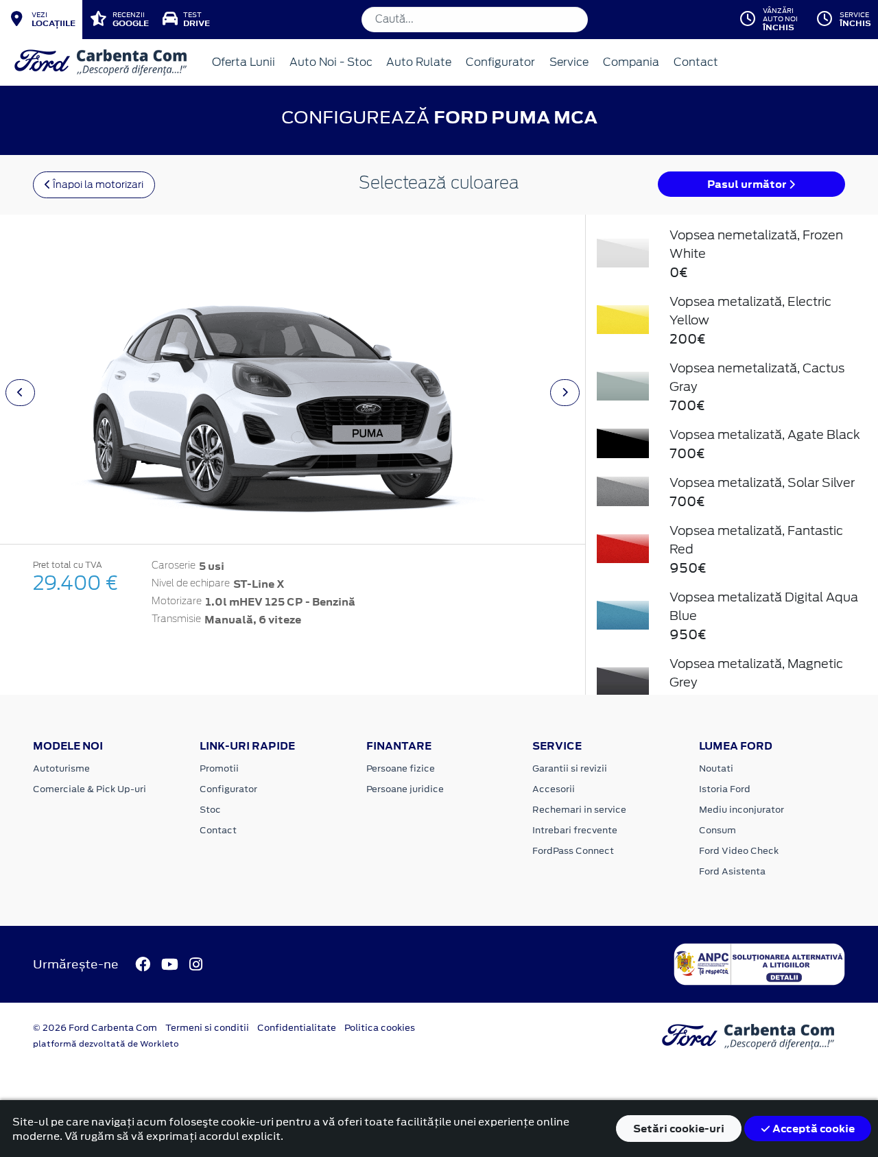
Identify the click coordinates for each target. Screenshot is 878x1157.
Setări (678, 1128)
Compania (631, 62)
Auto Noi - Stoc (330, 62)
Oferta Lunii (243, 62)
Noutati (716, 768)
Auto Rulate (418, 62)
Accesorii (553, 789)
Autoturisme (61, 768)
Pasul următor (748, 184)
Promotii (219, 768)
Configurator (500, 62)
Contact (696, 62)
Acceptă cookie (812, 1128)
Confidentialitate (296, 1027)
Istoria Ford (724, 789)
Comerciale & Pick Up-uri (89, 789)
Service (569, 62)
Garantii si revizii (569, 768)
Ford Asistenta (732, 871)
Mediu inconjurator (741, 809)
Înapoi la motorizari (97, 184)
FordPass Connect (573, 850)
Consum (717, 830)
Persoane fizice (400, 768)
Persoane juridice (405, 789)
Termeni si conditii (207, 1027)
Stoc (210, 809)
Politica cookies (379, 1027)
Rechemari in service (579, 809)
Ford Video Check (739, 850)
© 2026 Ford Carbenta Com (95, 1027)
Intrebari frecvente (574, 830)
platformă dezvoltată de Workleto (106, 1043)
